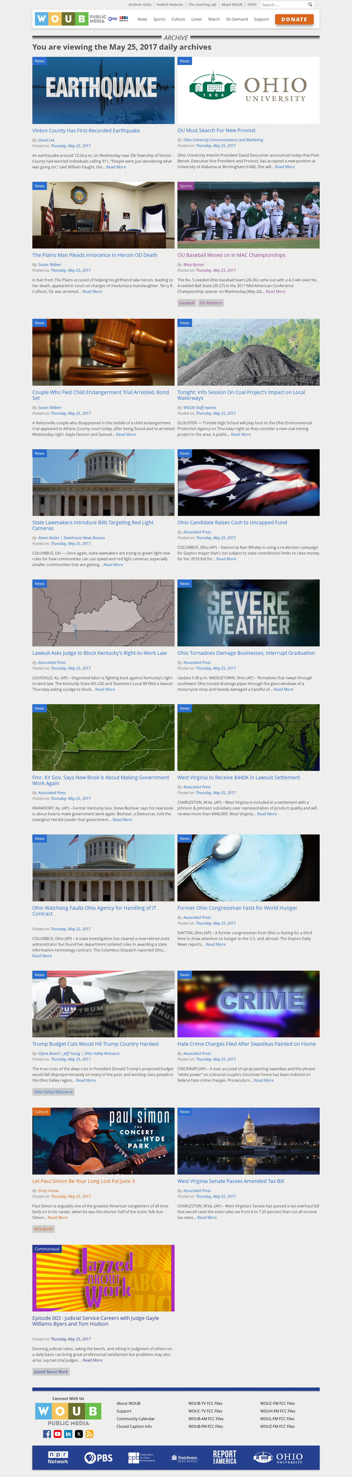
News (142, 19)
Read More (116, 167)
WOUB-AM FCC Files (206, 1418)
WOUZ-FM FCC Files (277, 1426)
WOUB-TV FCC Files (205, 1403)
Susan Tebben (49, 264)
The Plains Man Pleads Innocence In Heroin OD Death (95, 255)
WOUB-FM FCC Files (205, 1426)
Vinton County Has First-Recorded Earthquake (86, 130)
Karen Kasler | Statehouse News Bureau (71, 537)
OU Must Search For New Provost (216, 130)
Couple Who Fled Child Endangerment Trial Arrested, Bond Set (100, 395)
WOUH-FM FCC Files (277, 1411)
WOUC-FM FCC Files (277, 1403)
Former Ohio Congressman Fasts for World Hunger (237, 908)
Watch (214, 19)
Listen (196, 19)
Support (261, 19)
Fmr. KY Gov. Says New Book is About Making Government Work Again (100, 780)
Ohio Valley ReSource (53, 1091)
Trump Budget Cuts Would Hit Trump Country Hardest (95, 1044)
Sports (159, 19)
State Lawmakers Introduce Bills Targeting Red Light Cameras (92, 525)
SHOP (252, 4)
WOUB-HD (43, 1229)
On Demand (237, 19)
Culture (178, 19)
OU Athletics (211, 303)
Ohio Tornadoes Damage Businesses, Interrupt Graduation (246, 653)
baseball (186, 303)
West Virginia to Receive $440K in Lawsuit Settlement (238, 777)
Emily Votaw (48, 1190)
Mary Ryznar (193, 264)
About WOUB (231, 4)
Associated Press (197, 532)
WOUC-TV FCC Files (205, 1411)
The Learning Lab (202, 4)
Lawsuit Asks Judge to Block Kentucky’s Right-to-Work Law (99, 653)
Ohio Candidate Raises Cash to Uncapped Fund (232, 522)
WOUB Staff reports (199, 407)
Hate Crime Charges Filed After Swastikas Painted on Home (246, 1044)
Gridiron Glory (140, 4)
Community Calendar (136, 1418)
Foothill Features (170, 4)
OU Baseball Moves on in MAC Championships (231, 255)
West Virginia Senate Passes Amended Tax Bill (230, 1181)
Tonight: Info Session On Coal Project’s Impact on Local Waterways (241, 395)
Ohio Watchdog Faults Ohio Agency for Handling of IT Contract (94, 910)
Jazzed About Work (51, 1371)
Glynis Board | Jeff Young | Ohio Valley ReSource (78, 1053)
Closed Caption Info (134, 1426)
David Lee (46, 140)
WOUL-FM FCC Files (277, 1418)
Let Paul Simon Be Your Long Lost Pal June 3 (83, 1181)
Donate (294, 19)
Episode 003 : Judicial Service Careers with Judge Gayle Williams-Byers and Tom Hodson (95, 1321)
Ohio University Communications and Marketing (223, 139)
